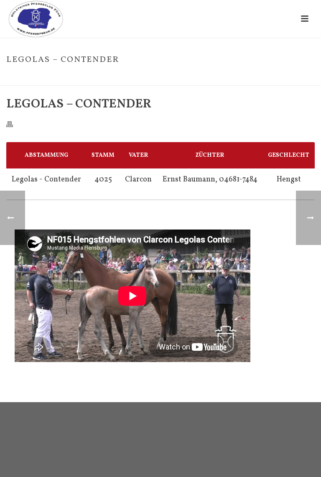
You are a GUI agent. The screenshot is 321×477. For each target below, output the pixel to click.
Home (218, 77)
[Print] (13, 124)
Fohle (238, 77)
